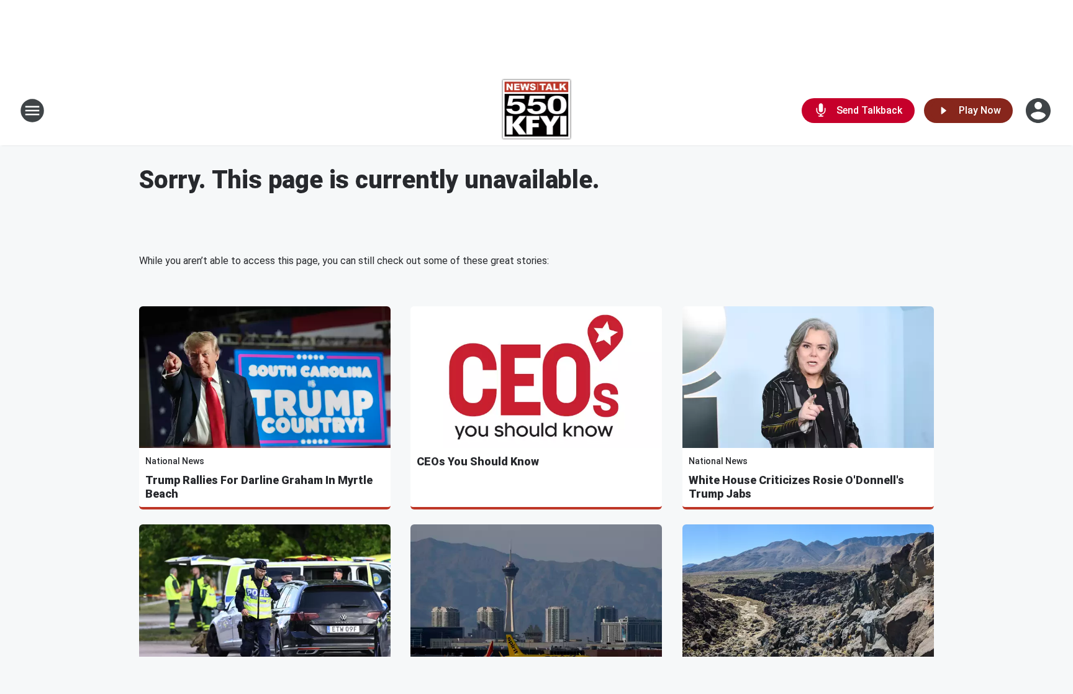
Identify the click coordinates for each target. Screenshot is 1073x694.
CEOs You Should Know (478, 461)
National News (174, 461)
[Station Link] (537, 110)
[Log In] (1039, 110)
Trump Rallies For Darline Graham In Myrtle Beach (259, 486)
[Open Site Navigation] (32, 110)
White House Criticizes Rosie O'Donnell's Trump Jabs (796, 486)
